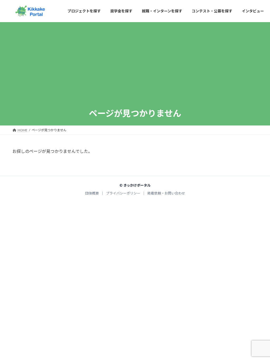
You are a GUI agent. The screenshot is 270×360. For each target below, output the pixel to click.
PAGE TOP (258, 344)
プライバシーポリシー (123, 193)
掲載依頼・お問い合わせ (166, 193)
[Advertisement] (135, 68)
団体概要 (92, 193)
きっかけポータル (137, 185)
